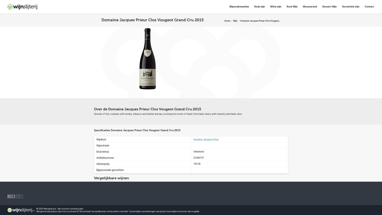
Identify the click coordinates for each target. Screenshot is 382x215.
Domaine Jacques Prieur (206, 139)
